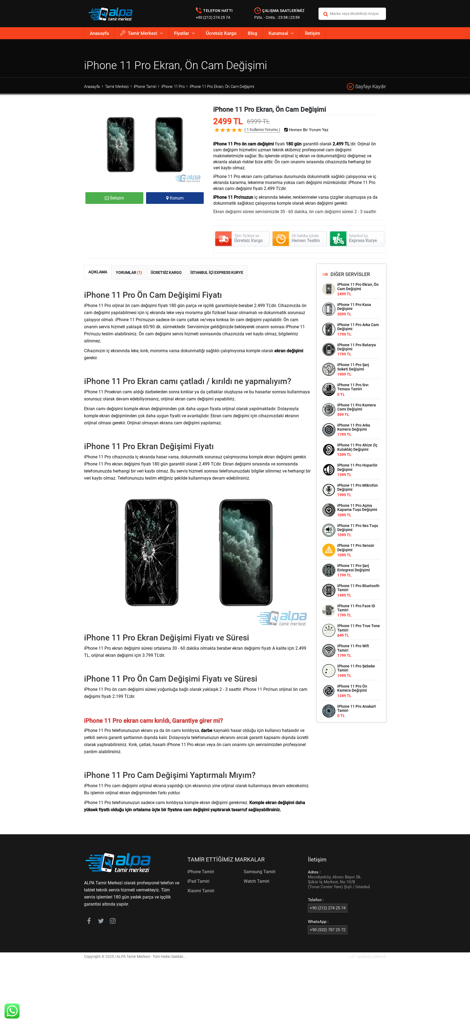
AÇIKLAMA (97, 272)
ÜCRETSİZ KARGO (166, 272)
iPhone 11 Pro (172, 86)
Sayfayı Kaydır (370, 86)
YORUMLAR (129, 272)
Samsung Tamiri (260, 871)
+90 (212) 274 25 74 (213, 17)
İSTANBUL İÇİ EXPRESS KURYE (216, 272)
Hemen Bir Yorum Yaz (308, 130)
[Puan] (239, 134)
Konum (176, 198)
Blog (252, 33)
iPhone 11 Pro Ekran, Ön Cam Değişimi (222, 86)
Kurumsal (278, 33)
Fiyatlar (181, 33)
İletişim (312, 33)
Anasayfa (99, 33)
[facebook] (89, 922)
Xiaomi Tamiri (200, 890)
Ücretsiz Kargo (221, 33)
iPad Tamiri (198, 881)
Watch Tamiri (256, 881)
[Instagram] (113, 922)
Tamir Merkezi (142, 33)
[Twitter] (101, 922)
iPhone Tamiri (145, 86)
